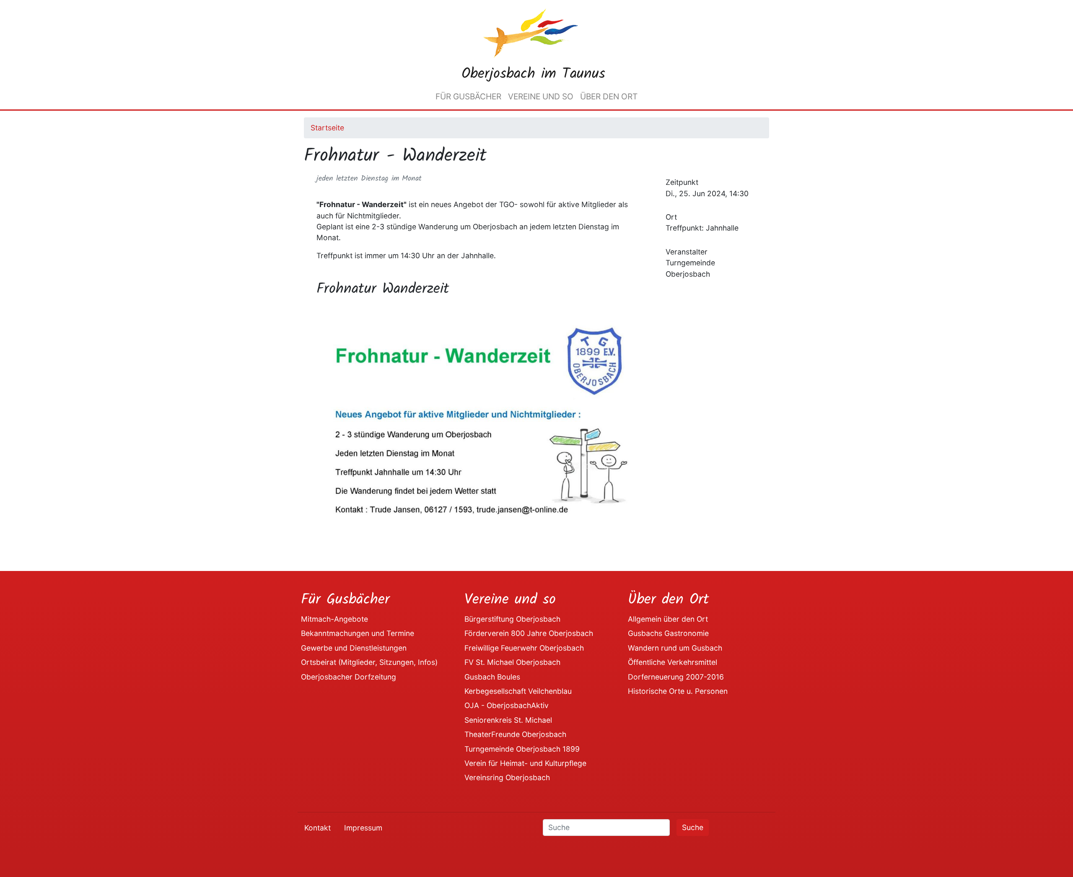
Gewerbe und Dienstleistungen (354, 647)
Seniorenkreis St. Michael (508, 720)
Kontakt (317, 827)
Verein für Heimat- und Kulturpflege (525, 763)
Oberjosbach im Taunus (533, 74)
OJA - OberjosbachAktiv (506, 705)
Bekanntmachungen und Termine (357, 633)
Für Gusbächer (468, 96)
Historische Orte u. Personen (678, 691)
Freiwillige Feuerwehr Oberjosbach (524, 647)
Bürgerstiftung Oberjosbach (512, 619)
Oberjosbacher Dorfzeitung (348, 676)
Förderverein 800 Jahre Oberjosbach (528, 633)
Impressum (363, 827)
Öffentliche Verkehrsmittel (672, 662)
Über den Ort (609, 96)
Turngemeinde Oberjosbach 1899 (522, 749)
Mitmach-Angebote (334, 619)
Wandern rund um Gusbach (675, 647)
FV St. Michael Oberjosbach (512, 662)
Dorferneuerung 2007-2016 (676, 676)
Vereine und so (540, 96)
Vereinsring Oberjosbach (507, 777)
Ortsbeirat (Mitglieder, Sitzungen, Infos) (369, 662)
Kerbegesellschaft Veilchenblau (518, 691)
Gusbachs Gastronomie (668, 633)
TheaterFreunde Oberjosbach (515, 734)
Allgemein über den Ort (668, 619)
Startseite (327, 127)
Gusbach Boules (492, 676)
